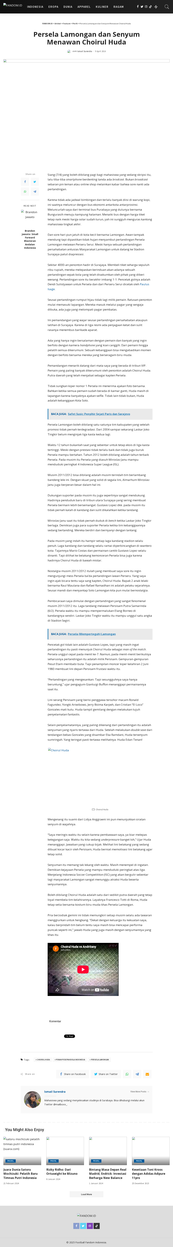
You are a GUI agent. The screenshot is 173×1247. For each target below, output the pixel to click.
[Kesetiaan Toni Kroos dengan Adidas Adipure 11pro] (151, 1151)
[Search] (167, 6)
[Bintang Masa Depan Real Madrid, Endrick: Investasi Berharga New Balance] (108, 1151)
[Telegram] (35, 192)
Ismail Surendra (84, 51)
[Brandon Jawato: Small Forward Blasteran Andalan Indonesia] (30, 218)
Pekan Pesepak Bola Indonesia (70, 1059)
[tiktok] (150, 6)
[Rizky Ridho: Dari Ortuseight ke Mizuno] (65, 1151)
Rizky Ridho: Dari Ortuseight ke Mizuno (62, 1172)
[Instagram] (146, 6)
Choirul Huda (43, 1059)
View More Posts (138, 1091)
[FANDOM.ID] (12, 6)
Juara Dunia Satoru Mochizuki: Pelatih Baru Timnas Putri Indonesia (20, 1174)
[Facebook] (138, 6)
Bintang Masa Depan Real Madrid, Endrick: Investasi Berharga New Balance (107, 1174)
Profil (10, 1161)
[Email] (147, 1074)
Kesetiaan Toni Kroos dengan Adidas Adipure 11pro (148, 1174)
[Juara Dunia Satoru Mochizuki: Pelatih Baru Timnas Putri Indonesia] (22, 1151)
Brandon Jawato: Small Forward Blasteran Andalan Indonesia (30, 239)
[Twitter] (142, 6)
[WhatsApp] (25, 192)
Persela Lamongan (100, 1059)
